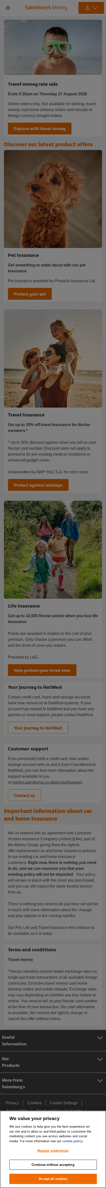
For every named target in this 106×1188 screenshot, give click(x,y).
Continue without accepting (53, 1165)
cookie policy (72, 1141)
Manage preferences (53, 1151)
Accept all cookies (53, 1179)
